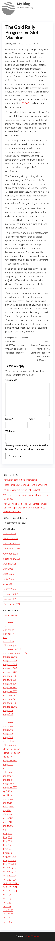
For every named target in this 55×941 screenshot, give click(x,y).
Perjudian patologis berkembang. (20, 479)
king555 (7, 833)
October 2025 (10, 553)
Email (31, 418)
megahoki (8, 764)
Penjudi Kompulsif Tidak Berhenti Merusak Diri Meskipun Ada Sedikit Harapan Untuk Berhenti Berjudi (25, 507)
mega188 (8, 818)
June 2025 (8, 573)
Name (9, 418)
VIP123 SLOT (10, 868)
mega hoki (8, 779)
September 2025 (12, 558)
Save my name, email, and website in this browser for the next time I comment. (26, 447)
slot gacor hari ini (12, 649)
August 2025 (9, 563)
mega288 (8, 729)
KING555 (8, 910)
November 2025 (11, 548)
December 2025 (11, 543)
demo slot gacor (11, 748)
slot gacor (8, 622)
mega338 (8, 710)
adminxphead (26, 44)
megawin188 (10, 760)
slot (5, 625)
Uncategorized (21, 337)
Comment (11, 379)
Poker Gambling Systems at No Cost (21, 489)
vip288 (7, 810)
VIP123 (7, 902)
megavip (7, 802)
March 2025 (9, 588)
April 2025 (8, 583)
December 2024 (11, 604)
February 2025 (10, 593)
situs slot (8, 771)
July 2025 (8, 568)
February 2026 (10, 538)
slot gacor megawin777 (15, 652)
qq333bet (8, 791)
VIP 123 (7, 894)
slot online (8, 629)
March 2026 (9, 533)
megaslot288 (10, 656)
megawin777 (10, 691)
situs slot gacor (11, 645)
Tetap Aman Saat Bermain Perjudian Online (25, 484)
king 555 (7, 844)
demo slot (8, 756)
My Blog (23, 4)
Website (10, 431)
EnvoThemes (32, 936)
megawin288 (10, 675)
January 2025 (10, 598)
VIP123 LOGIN (11, 883)
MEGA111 (26, 103)
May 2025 (8, 578)
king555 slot (9, 856)
